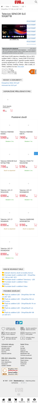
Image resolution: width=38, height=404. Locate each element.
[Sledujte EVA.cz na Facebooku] (17, 322)
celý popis (20, 66)
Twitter (22, 365)
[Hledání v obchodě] (36, 2)
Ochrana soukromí (25, 355)
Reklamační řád (25, 353)
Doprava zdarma (6, 353)
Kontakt (22, 348)
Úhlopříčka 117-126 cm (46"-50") (11, 9)
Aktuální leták (5, 348)
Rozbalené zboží (6, 346)
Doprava (22, 350)
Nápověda (23, 362)
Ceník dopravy (32, 50)
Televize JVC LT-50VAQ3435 (7, 249)
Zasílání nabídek (6, 365)
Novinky (3, 351)
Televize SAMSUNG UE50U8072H (27, 220)
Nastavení (4, 364)
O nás (22, 346)
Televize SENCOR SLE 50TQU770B (9, 162)
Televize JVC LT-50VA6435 (7, 220)
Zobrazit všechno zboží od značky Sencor (18, 273)
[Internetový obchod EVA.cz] (19, 2)
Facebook (23, 364)
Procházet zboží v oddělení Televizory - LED (19, 279)
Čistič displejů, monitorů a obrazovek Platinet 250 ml (7, 108)
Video (7, 6)
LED (23, 6)
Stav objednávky (6, 362)
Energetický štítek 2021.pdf (10, 83)
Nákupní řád (24, 351)
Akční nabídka (5, 350)
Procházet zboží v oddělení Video (15, 286)
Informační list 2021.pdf (9, 85)
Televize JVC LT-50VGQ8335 (26, 191)
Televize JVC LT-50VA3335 (7, 191)
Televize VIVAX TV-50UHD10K (27, 162)
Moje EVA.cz (5, 360)
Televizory (15, 6)
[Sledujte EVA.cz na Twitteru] (20, 322)
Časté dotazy (24, 360)
